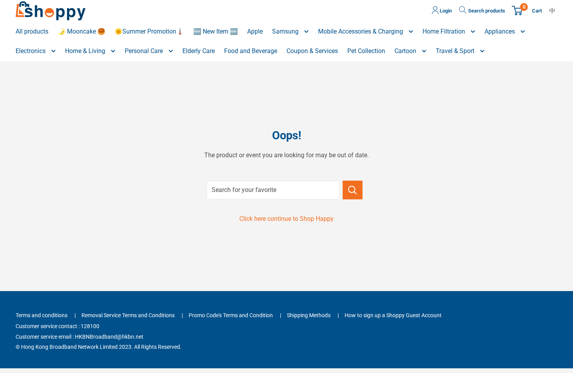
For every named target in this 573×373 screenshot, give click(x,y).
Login (445, 11)
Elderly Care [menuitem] (198, 51)
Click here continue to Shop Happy (286, 218)
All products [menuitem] (32, 31)
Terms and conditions (41, 315)
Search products (486, 11)
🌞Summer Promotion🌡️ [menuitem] (149, 31)
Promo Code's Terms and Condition (231, 315)
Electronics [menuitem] (31, 51)
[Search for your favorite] (353, 190)
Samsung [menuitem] (286, 31)
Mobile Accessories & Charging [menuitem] (361, 31)
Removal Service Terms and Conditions (128, 315)
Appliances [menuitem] (500, 31)
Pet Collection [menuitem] (366, 51)
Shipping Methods (309, 315)
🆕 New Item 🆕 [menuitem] (215, 31)
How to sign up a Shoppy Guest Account (393, 315)
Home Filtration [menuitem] (445, 31)
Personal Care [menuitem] (144, 51)
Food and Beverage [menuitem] (250, 51)
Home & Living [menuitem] (86, 51)
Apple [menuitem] (255, 31)
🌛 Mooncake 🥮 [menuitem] (81, 31)
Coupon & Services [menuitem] (312, 51)
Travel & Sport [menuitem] (456, 51)
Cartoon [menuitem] (406, 51)
